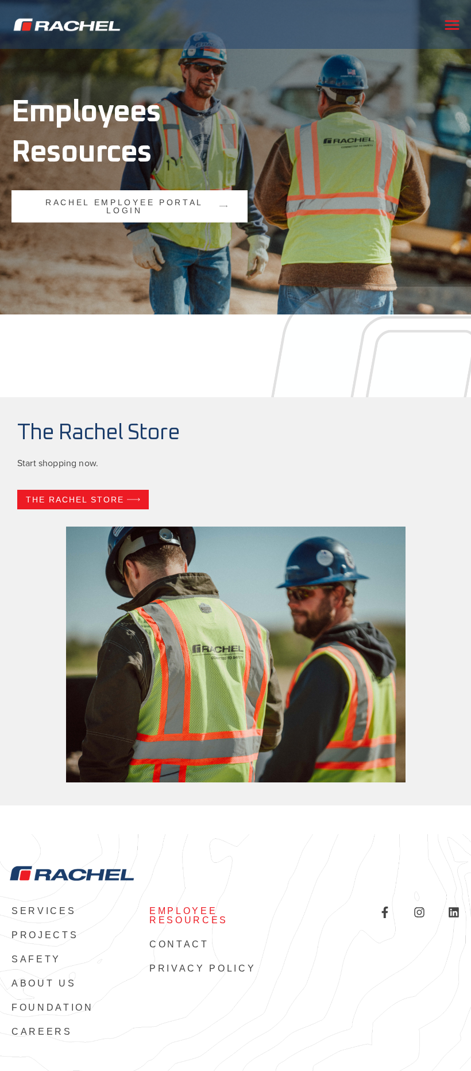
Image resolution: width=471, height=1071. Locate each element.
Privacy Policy (202, 968)
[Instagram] (419, 912)
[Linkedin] (454, 912)
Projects (44, 935)
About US (43, 983)
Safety (36, 959)
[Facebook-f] (385, 912)
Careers (41, 1032)
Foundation (52, 1007)
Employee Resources (188, 916)
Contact (179, 944)
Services (43, 911)
